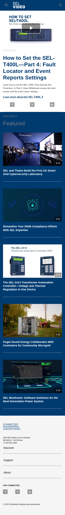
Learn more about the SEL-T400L (22, 97)
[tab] (32, 448)
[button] (32, 447)
